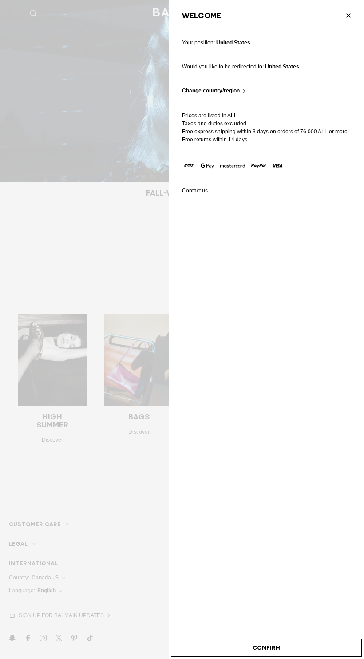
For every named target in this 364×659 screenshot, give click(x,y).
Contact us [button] (195, 191)
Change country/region (211, 91)
